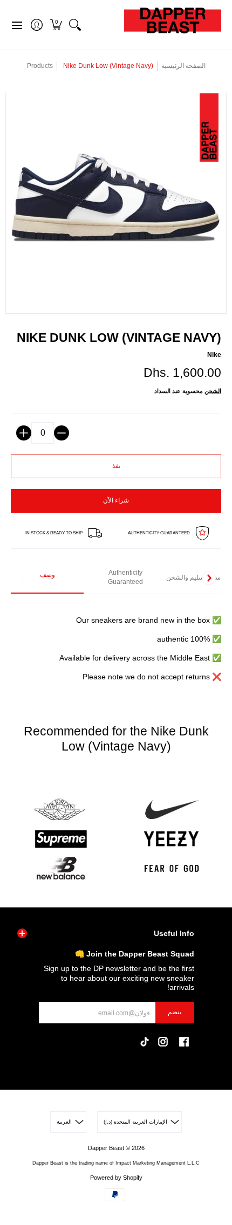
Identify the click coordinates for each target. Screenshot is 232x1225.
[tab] (47, 578)
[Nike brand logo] (171, 809)
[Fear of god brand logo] (171, 868)
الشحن (212, 391)
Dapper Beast (106, 1148)
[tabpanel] (116, 642)
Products (40, 66)
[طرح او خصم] (61, 433)
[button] (55, 25)
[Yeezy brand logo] (171, 839)
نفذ (116, 466)
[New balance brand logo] (61, 868)
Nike (214, 355)
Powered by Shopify (116, 1177)
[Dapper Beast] (172, 25)
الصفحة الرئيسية (183, 66)
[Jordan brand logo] (61, 809)
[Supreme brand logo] (61, 839)
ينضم (174, 1012)
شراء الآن (116, 500)
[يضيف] (23, 433)
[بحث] (74, 25)
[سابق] (23, 578)
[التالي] (208, 578)
